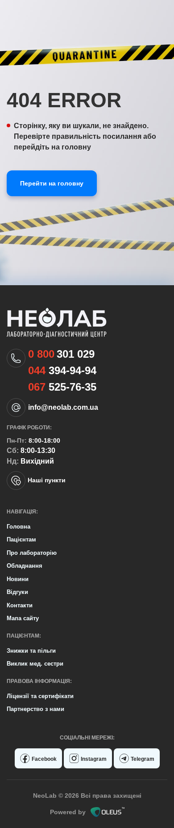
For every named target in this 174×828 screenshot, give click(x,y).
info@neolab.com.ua (63, 407)
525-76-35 (62, 387)
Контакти (20, 605)
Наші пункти (47, 480)
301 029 (61, 354)
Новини (18, 579)
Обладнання (24, 565)
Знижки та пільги (31, 650)
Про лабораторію (32, 552)
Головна (18, 526)
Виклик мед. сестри (35, 663)
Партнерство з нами (35, 709)
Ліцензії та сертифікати (40, 696)
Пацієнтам (21, 539)
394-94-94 (62, 370)
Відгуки (17, 592)
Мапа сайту (23, 618)
